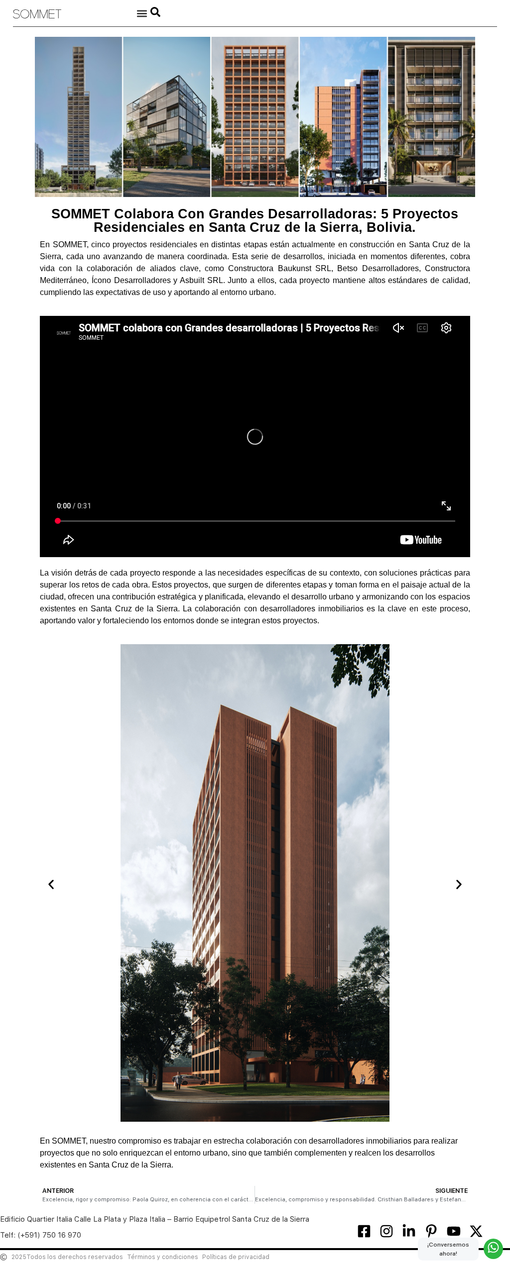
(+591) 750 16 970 (49, 1235)
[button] (142, 13)
